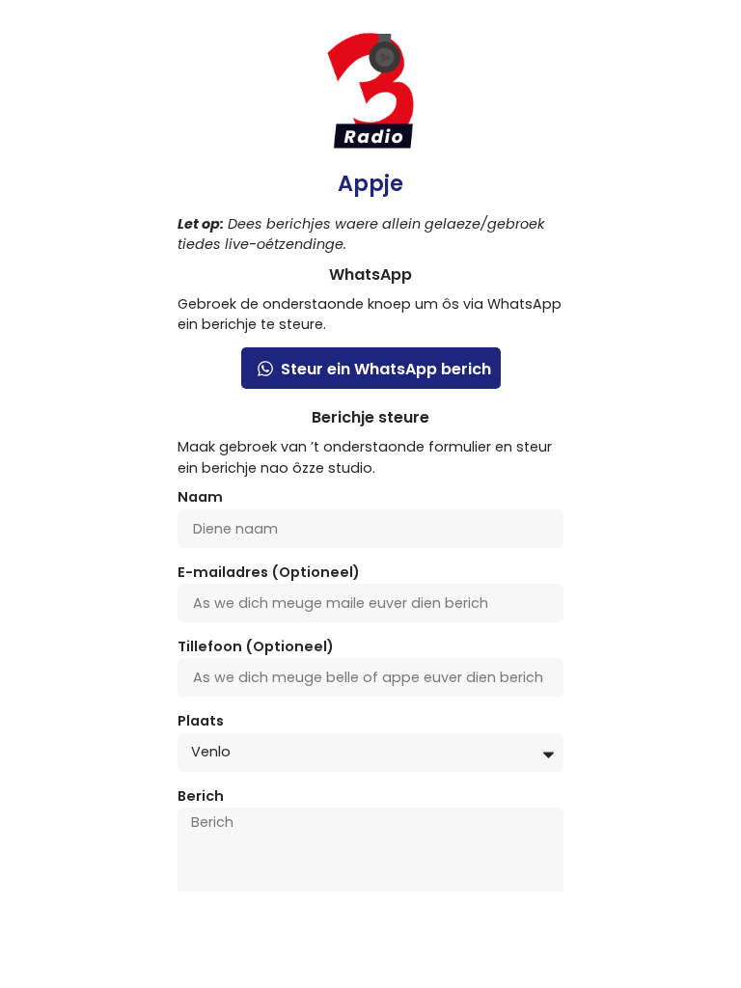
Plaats (201, 722)
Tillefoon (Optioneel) (256, 648)
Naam (200, 498)
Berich (201, 797)
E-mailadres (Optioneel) (269, 573)
